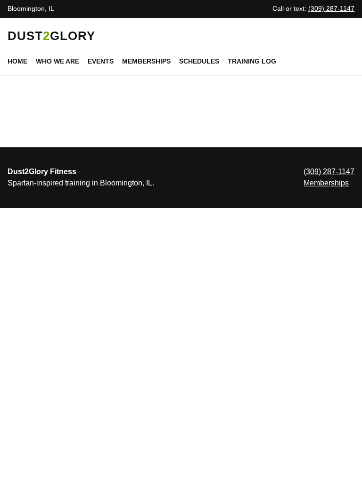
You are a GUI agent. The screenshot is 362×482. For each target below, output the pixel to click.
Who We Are (57, 61)
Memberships (146, 61)
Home (17, 61)
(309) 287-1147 (331, 8)
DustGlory (51, 36)
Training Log (252, 61)
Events (101, 61)
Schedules (199, 61)
